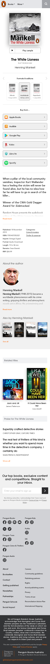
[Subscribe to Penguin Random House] (45, 490)
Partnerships (8, 596)
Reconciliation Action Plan (35, 601)
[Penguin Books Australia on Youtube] (19, 522)
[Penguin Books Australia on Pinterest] (14, 522)
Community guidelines (34, 573)
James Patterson (13, 406)
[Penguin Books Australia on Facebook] (4, 522)
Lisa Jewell (36, 408)
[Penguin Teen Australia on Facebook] (4, 539)
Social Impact (9, 607)
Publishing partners (32, 578)
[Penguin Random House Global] (10, 653)
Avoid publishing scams (34, 587)
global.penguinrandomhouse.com (18, 659)
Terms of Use (33, 500)
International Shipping (33, 606)
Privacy (27, 592)
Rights (27, 583)
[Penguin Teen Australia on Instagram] (9, 539)
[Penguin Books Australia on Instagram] (9, 522)
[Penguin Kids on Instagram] (32, 522)
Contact (6, 580)
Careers (28, 569)
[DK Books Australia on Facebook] (27, 543)
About (5, 569)
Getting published (11, 585)
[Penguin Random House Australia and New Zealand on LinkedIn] (4, 529)
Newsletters (8, 591)
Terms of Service (26, 647)
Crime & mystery (32, 232)
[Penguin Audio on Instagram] (4, 560)
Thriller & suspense (33, 235)
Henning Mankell (25, 67)
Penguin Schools (10, 602)
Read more (7, 218)
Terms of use (30, 596)
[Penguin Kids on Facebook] (27, 522)
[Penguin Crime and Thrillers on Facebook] (4, 550)
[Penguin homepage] (3, 4)
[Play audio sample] (12, 50)
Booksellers (8, 574)
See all (5, 341)
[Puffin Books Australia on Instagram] (27, 532)
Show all (6, 460)
